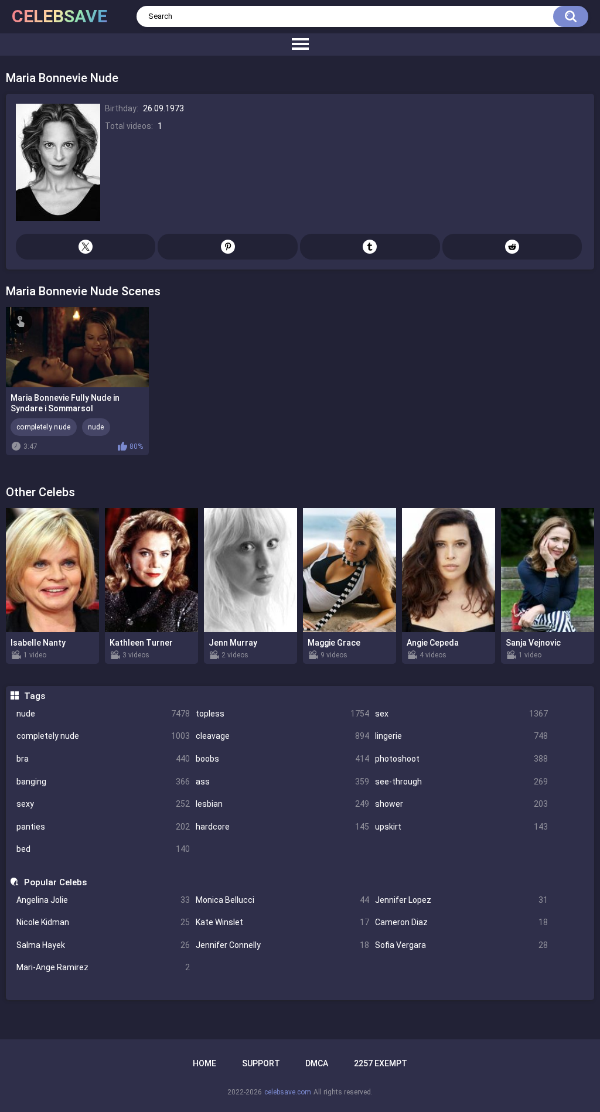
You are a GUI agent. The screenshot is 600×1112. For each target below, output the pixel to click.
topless (282, 713)
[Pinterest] (228, 247)
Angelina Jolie (103, 900)
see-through (461, 781)
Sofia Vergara (461, 945)
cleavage (282, 736)
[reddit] (512, 247)
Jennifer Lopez (461, 900)
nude (103, 713)
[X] (86, 247)
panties (103, 826)
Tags (34, 696)
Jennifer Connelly (282, 945)
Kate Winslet (282, 922)
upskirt (461, 826)
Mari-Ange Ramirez (103, 967)
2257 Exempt (380, 1063)
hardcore (282, 826)
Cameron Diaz (461, 922)
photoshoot (461, 758)
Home (204, 1063)
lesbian (282, 804)
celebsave (59, 16)
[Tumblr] (370, 247)
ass (282, 781)
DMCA (316, 1063)
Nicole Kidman (103, 922)
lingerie (461, 736)
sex (461, 713)
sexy (103, 804)
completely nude (103, 736)
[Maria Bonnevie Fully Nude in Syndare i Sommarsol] (77, 347)
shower (461, 804)
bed (103, 849)
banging (103, 781)
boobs (282, 758)
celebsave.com (287, 1092)
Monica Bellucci (282, 900)
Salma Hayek (103, 945)
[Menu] (300, 44)
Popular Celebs (55, 882)
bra (103, 758)
